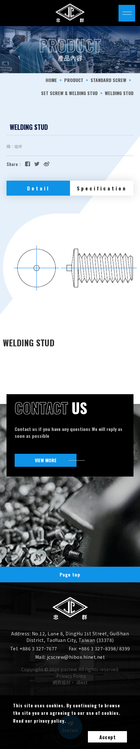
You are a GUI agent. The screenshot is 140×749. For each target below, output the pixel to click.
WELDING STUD (119, 93)
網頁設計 (61, 682)
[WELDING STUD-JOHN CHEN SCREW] (37, 163)
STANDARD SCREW (108, 79)
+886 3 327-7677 (38, 648)
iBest (82, 682)
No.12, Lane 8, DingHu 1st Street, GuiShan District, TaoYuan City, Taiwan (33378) (77, 636)
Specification (102, 188)
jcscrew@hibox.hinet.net (76, 657)
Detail (38, 188)
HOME (51, 79)
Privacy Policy (71, 676)
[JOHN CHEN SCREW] (70, 617)
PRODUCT (73, 79)
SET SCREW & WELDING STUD (69, 93)
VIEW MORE (46, 460)
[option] (70, 49)
